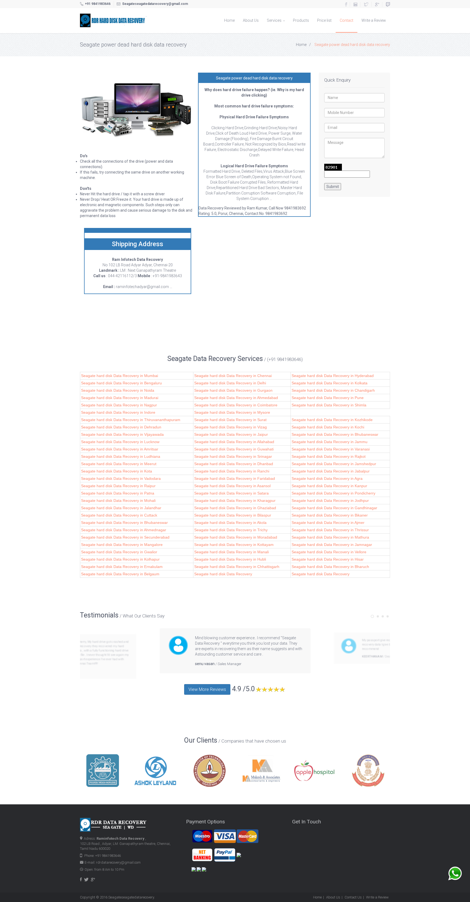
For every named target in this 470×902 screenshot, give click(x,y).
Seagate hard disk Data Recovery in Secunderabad (125, 537)
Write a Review (373, 20)
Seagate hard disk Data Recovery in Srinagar (233, 456)
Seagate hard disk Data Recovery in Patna (117, 493)
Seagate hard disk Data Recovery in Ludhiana (120, 456)
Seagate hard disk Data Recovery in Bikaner (330, 515)
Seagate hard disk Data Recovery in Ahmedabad (236, 398)
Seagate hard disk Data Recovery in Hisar (328, 559)
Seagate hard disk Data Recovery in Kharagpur (235, 500)
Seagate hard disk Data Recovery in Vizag (230, 427)
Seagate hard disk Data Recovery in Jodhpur (330, 500)
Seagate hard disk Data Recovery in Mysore (232, 412)
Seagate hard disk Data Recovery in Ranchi (231, 471)
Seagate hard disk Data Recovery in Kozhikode (332, 420)
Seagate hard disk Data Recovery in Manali (231, 552)
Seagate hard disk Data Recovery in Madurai (119, 398)
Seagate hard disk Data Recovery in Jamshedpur (334, 464)
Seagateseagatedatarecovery (131, 897)
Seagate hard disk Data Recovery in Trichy (231, 530)
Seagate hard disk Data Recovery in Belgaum (120, 574)
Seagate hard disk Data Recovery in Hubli (230, 559)
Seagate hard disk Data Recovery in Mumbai (119, 375)
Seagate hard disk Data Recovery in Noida (117, 390)
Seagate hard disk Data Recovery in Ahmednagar (123, 530)
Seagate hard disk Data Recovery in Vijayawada (122, 434)
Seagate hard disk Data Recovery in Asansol (232, 486)
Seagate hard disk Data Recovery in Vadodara (121, 478)
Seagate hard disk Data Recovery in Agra (327, 478)
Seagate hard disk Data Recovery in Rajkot (329, 456)
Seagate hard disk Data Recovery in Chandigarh (333, 390)
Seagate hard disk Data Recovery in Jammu (329, 442)
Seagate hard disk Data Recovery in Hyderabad (333, 375)
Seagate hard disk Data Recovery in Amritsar (119, 449)
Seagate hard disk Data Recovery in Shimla (329, 405)
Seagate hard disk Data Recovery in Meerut (118, 464)
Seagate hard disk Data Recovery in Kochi (328, 427)
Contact (346, 20)
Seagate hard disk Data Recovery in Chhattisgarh (236, 566)
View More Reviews (207, 689)
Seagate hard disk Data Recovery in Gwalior (119, 552)
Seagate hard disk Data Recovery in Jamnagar (332, 544)
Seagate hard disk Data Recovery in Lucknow (120, 442)
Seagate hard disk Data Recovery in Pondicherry (333, 493)
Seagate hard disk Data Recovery (223, 574)
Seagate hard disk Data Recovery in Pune (328, 398)
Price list (324, 20)
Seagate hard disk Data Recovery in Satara (231, 493)
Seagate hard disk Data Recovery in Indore (118, 412)
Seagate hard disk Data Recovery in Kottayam (234, 544)
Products (301, 20)
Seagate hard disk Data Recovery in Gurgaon (233, 390)
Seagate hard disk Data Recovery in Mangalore (122, 544)
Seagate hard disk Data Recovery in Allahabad (234, 442)
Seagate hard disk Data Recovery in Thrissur (330, 530)
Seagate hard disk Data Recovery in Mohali (118, 500)
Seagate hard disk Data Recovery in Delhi (230, 383)
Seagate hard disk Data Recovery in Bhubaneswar (335, 434)
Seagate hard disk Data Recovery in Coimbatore (235, 405)
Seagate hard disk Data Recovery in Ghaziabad (235, 508)
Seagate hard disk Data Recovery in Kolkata (329, 383)
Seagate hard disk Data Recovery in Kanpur (329, 486)
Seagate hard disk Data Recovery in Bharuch (330, 566)
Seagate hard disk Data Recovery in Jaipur (231, 434)
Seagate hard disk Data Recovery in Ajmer (328, 522)
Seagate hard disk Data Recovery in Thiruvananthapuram (130, 420)
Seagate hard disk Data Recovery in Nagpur (119, 405)
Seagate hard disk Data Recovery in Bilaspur (232, 515)
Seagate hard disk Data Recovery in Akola (230, 522)
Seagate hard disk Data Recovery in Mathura (330, 537)
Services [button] (274, 20)
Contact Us (353, 897)
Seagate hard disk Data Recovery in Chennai (233, 375)
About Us (251, 20)
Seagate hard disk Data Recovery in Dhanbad (233, 464)
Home (229, 20)
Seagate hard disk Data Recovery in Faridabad (234, 478)
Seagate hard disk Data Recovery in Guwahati (234, 449)
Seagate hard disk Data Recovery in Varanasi (331, 449)
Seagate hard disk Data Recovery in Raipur (118, 486)
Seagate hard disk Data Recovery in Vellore (329, 552)
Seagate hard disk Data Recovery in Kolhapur (120, 559)
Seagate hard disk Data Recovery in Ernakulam (122, 566)
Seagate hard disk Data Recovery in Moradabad (235, 537)
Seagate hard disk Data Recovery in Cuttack (119, 515)
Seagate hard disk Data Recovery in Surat (230, 420)
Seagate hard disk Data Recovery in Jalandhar (121, 508)
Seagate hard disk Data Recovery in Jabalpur (331, 471)
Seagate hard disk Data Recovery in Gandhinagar (334, 508)
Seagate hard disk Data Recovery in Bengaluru (121, 383)
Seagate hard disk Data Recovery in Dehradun (121, 427)
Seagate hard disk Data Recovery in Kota (116, 471)
